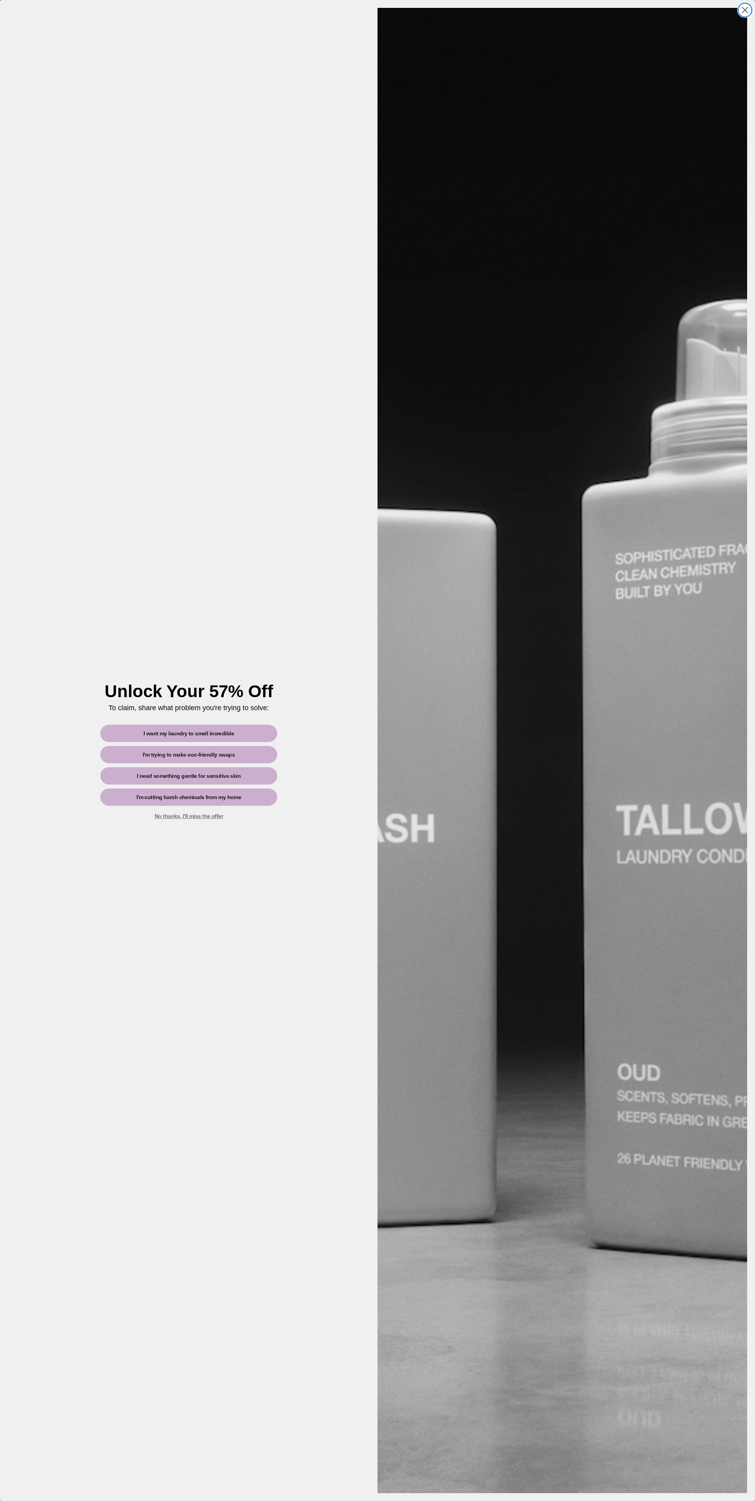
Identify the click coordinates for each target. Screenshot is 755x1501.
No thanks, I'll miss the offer (189, 816)
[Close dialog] (745, 10)
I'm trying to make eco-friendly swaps (189, 754)
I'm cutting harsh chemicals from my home (188, 797)
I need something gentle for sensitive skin (189, 776)
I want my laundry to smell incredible (189, 733)
